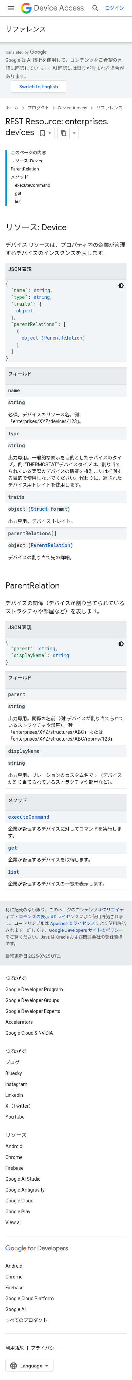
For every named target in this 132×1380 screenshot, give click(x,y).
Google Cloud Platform (29, 1298)
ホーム (12, 107)
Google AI (15, 1309)
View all (13, 1222)
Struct (39, 509)
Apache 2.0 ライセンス (72, 923)
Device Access (59, 8)
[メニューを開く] (11, 8)
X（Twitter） (19, 1106)
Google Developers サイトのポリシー (86, 930)
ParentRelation (63, 337)
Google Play (17, 1211)
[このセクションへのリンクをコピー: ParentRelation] (66, 586)
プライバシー (45, 1348)
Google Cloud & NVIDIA (29, 1033)
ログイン (114, 8)
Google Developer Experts (32, 1011)
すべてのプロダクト (26, 1320)
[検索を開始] (95, 8)
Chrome (14, 1157)
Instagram (16, 1084)
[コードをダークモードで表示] (121, 285)
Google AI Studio (23, 1179)
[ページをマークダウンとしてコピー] (64, 133)
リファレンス (25, 29)
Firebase (14, 1168)
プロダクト (38, 107)
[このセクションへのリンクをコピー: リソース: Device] (73, 228)
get (12, 848)
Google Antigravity (25, 1190)
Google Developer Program (34, 989)
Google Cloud (19, 1200)
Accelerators (19, 1022)
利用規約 (14, 1348)
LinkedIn (14, 1095)
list (13, 872)
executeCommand (28, 817)
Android (13, 1146)
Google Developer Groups (32, 1000)
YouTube (15, 1117)
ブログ (12, 1062)
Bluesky (13, 1073)
